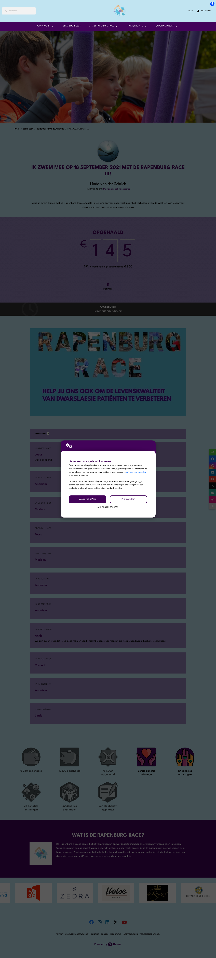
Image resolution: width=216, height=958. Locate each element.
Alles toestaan (87, 499)
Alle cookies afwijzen (108, 507)
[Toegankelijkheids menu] (212, 4)
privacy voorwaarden (136, 472)
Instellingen (128, 499)
